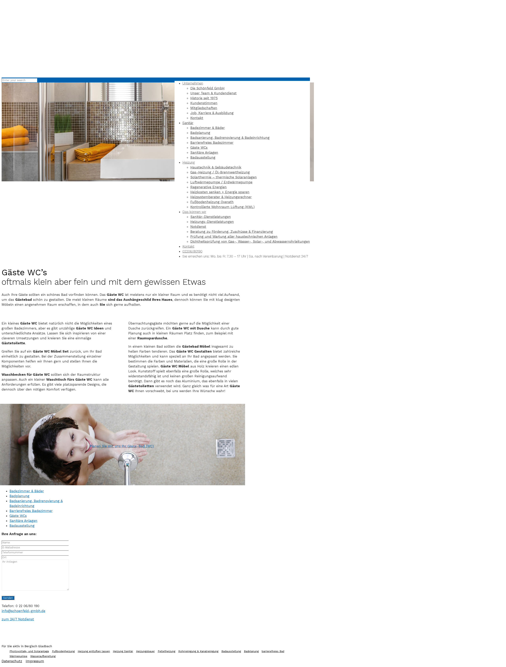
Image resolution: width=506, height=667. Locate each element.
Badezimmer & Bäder (26, 491)
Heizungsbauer (145, 651)
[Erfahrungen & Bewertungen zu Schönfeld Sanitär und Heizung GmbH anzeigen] (491, 74)
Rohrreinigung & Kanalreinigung (198, 651)
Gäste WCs (18, 516)
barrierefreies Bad (273, 651)
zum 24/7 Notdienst (18, 619)
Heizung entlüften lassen (94, 651)
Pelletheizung (166, 651)
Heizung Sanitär (123, 651)
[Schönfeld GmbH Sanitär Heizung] (140, 70)
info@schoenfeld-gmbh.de (23, 611)
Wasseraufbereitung (43, 656)
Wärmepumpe (18, 656)
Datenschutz (12, 661)
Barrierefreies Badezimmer (31, 511)
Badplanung (19, 496)
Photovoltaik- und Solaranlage (29, 651)
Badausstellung (22, 526)
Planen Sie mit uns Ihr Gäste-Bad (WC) (122, 446)
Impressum (35, 661)
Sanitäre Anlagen (23, 521)
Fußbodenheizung (63, 651)
